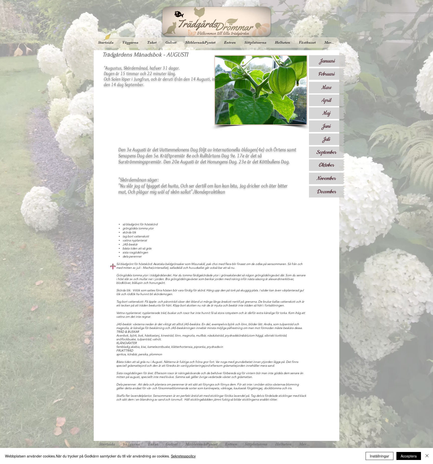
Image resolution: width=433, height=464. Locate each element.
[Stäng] (427, 456)
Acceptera (409, 455)
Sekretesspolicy (183, 455)
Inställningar (379, 455)
